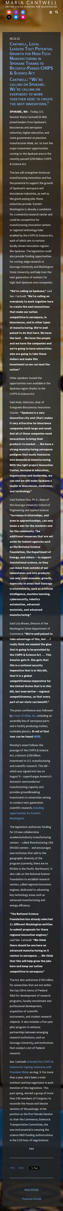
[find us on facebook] (23, 12)
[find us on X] (9, 17)
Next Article (31, 1190)
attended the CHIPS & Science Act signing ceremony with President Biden (31, 1067)
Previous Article (31, 1199)
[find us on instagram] (16, 12)
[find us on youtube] (9, 12)
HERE (37, 736)
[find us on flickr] (23, 17)
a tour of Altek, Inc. (24, 715)
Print (13, 1168)
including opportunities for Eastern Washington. (27, 813)
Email (21, 1168)
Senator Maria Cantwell (31, 4)
